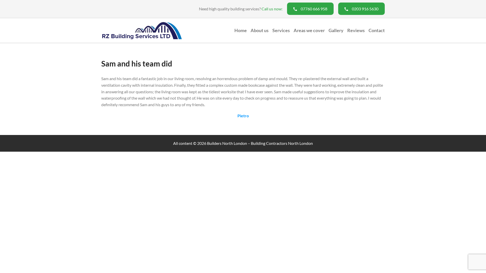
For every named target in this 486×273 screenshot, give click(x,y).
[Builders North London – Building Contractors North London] (141, 30)
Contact (377, 30)
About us (260, 30)
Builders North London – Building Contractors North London (260, 143)
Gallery (336, 30)
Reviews (356, 30)
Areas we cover (309, 30)
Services (281, 30)
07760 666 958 (314, 8)
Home (240, 30)
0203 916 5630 (365, 8)
